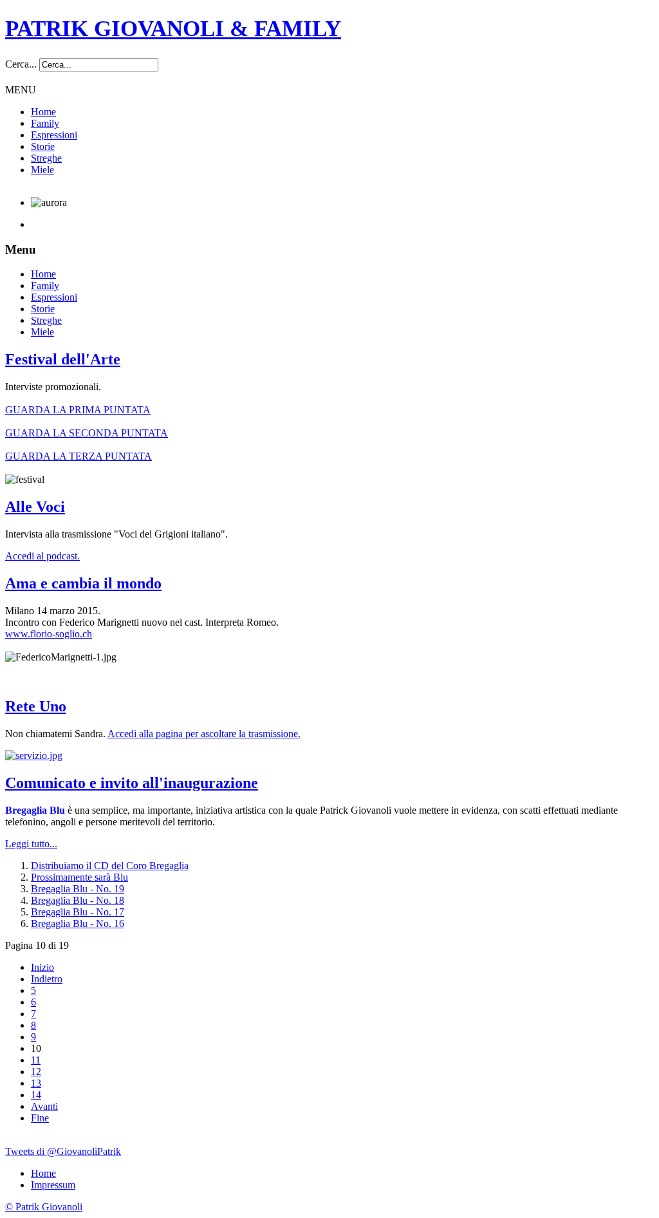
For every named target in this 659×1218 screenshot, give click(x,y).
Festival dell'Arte (62, 359)
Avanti (44, 1106)
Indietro (46, 978)
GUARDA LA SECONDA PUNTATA (86, 432)
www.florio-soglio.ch (48, 633)
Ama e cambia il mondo (83, 583)
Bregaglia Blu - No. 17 (77, 911)
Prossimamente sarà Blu (79, 877)
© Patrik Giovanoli (43, 1206)
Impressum (53, 1184)
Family (45, 123)
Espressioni (54, 134)
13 (36, 1083)
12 (36, 1071)
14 (36, 1094)
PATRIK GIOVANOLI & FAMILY (173, 28)
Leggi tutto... (31, 843)
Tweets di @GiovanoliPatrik (63, 1151)
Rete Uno (35, 706)
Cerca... (21, 64)
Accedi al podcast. (42, 555)
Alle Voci (35, 506)
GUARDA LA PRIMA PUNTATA (78, 409)
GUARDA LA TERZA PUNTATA (78, 456)
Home (43, 111)
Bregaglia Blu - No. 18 (77, 900)
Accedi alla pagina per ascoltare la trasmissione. (204, 733)
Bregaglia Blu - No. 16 (77, 923)
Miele (42, 169)
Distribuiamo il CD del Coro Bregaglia (110, 865)
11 (36, 1059)
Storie (43, 146)
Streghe (46, 158)
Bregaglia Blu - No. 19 (77, 888)
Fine (40, 1117)
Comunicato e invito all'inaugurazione (131, 782)
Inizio (42, 967)
